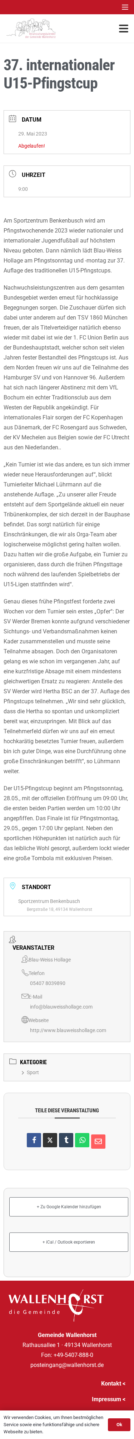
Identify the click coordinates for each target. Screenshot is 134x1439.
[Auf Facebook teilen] (34, 1140)
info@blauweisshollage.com (61, 1007)
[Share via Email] (98, 1141)
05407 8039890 (47, 983)
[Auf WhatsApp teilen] (82, 1140)
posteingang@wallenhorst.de (67, 1365)
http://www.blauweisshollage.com (68, 1030)
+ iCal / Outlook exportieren (69, 1242)
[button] (125, 7)
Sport (33, 1072)
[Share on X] (50, 1140)
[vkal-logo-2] (31, 28)
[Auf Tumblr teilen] (66, 1140)
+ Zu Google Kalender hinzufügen (69, 1206)
